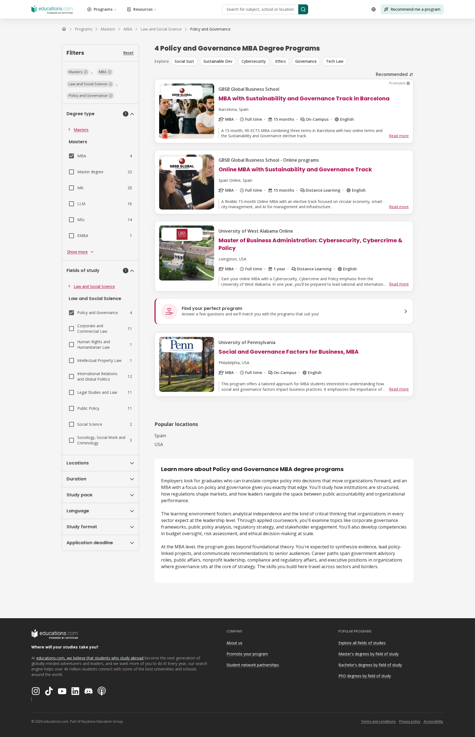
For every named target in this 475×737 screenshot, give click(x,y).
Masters (81, 129)
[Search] (303, 9)
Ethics (280, 61)
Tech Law (334, 61)
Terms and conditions (378, 721)
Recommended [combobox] (392, 74)
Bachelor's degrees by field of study (370, 664)
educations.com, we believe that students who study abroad (89, 658)
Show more (77, 251)
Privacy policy (409, 721)
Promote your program (247, 653)
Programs (103, 9)
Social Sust (184, 61)
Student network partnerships (253, 664)
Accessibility (433, 721)
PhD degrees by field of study (364, 675)
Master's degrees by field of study (368, 653)
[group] (292, 61)
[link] (210, 29)
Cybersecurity (254, 61)
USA (158, 444)
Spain (160, 436)
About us (234, 642)
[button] (78, 72)
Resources (143, 9)
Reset (128, 52)
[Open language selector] (374, 9)
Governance (306, 61)
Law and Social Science (94, 286)
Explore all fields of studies (362, 642)
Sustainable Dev (217, 61)
